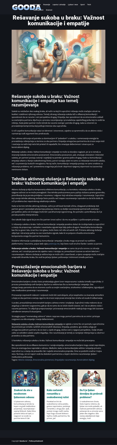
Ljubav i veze (73, 5)
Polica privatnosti (36, 441)
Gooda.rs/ (23, 441)
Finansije (46, 5)
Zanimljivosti (38, 10)
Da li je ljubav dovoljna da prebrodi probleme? (91, 394)
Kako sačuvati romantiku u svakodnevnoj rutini (58, 394)
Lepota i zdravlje (59, 5)
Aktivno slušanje (25, 360)
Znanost (49, 10)
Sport (82, 5)
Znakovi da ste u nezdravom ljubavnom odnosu (24, 394)
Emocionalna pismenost (43, 360)
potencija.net (54, 243)
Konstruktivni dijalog (85, 360)
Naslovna (37, 5)
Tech (89, 5)
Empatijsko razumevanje (65, 360)
